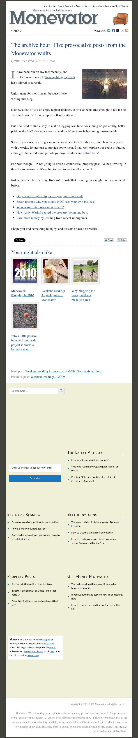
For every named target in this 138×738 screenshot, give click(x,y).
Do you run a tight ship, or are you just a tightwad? (50, 196)
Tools (78, 6)
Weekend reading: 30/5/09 (48, 376)
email (52, 647)
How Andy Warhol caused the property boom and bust (52, 212)
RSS (52, 651)
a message (33, 655)
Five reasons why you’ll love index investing (35, 522)
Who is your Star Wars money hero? (40, 207)
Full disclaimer (85, 726)
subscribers (90, 153)
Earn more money (28, 218)
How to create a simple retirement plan (92, 532)
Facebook (37, 651)
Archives (57, 6)
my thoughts (43, 639)
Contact (69, 6)
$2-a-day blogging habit (59, 77)
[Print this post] (122, 240)
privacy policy (105, 726)
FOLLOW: (100, 30)
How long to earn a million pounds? (90, 460)
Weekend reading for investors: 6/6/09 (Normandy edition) (63, 371)
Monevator (100, 704)
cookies (95, 731)
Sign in (124, 6)
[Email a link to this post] (109, 240)
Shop (86, 6)
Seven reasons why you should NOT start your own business (56, 201)
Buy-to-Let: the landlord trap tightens (32, 584)
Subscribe (97, 6)
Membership (111, 6)
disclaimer (48, 643)
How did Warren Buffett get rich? (29, 529)
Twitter (27, 651)
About (47, 6)
